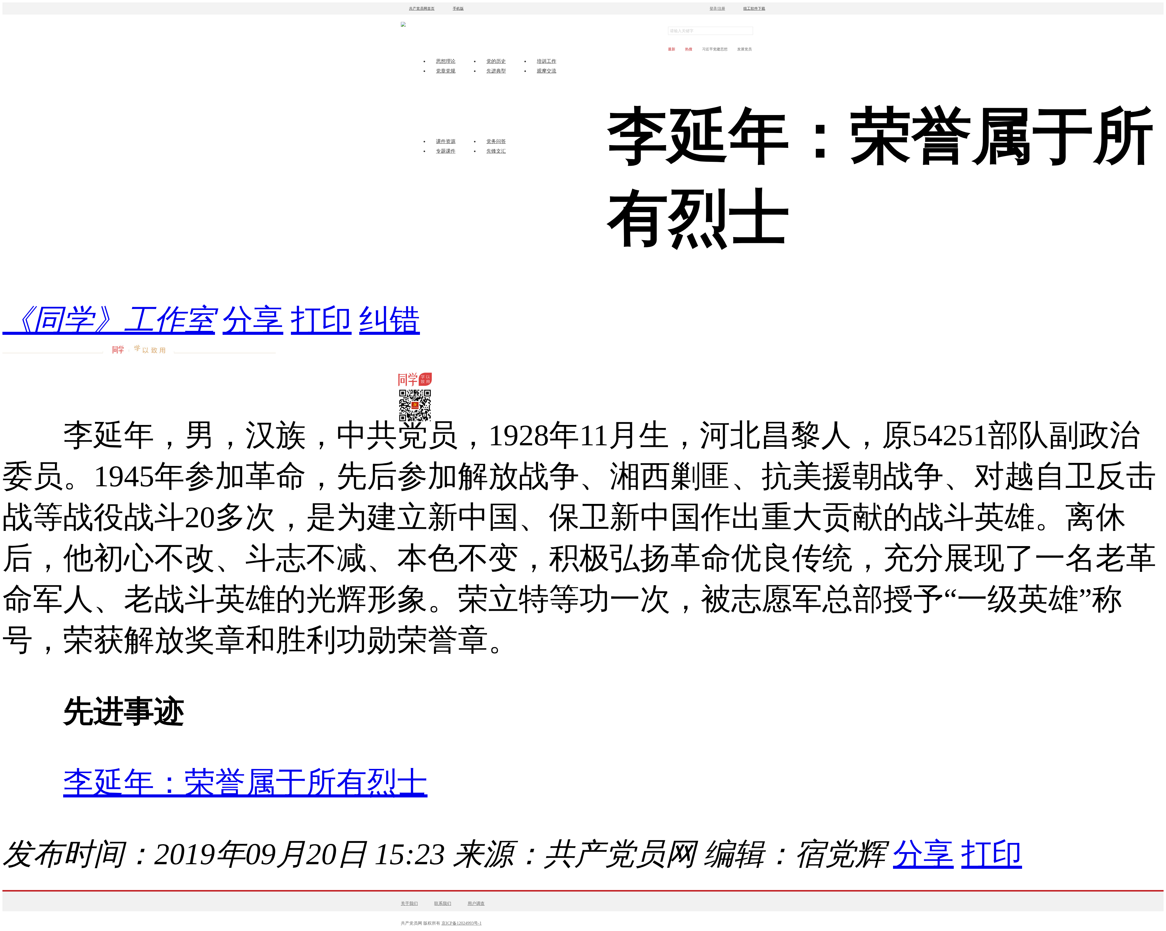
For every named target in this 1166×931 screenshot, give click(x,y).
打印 (321, 320)
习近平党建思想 (715, 49)
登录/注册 (717, 8)
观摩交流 (546, 70)
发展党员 (744, 49)
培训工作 (546, 61)
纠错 (389, 320)
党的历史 (496, 61)
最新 (671, 49)
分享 (253, 320)
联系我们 (442, 903)
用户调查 (476, 903)
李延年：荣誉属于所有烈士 (245, 783)
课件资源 (445, 141)
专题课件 (445, 151)
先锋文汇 (496, 151)
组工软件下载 (754, 8)
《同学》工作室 (108, 320)
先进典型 (496, 70)
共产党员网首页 (422, 8)
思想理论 (445, 61)
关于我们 (409, 903)
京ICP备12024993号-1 (462, 923)
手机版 (458, 8)
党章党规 (445, 70)
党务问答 (496, 141)
